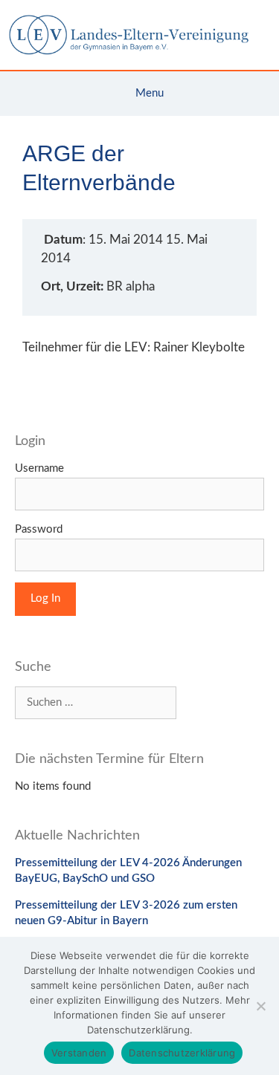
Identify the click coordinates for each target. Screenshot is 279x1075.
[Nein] (260, 1005)
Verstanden (79, 1053)
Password (38, 529)
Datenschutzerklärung (182, 1053)
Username (39, 468)
